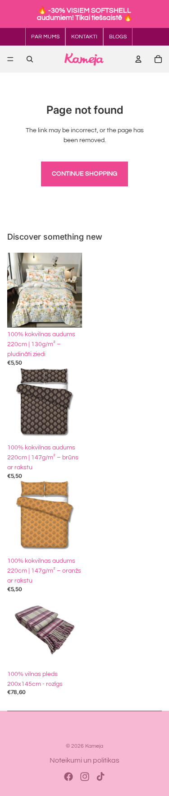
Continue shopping (84, 174)
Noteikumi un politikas (84, 760)
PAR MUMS (45, 37)
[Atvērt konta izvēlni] (138, 59)
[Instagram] (84, 776)
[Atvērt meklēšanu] (30, 59)
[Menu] (10, 59)
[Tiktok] (100, 776)
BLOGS (118, 37)
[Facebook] (68, 776)
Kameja (94, 746)
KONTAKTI (84, 37)
